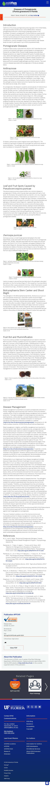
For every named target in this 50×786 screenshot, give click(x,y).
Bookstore (29, 724)
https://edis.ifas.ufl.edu (25, 663)
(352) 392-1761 (9, 733)
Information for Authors (34, 744)
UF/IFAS (6, 746)
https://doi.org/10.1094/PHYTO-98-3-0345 (29, 576)
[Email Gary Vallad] (38, 16)
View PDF (13, 648)
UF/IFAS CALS (8, 749)
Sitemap (6, 765)
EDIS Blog (29, 721)
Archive (6, 767)
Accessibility (30, 726)
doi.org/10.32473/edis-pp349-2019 (14, 635)
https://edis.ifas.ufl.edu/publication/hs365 (16, 496)
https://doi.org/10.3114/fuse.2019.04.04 (18, 603)
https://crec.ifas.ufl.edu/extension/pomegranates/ (19, 422)
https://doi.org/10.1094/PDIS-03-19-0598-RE (19, 593)
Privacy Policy (7, 773)
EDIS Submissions (32, 746)
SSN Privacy (7, 778)
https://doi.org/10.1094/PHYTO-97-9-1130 (30, 550)
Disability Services (8, 770)
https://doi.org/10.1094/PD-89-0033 (30, 583)
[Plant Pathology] (34, 685)
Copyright (29, 729)
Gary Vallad (33, 15)
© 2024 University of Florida (11, 762)
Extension (7, 754)
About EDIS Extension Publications (33, 752)
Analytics (6, 775)
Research (7, 751)
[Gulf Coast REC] (15, 684)
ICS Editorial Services (33, 749)
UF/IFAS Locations (10, 744)
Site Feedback (8, 731)
